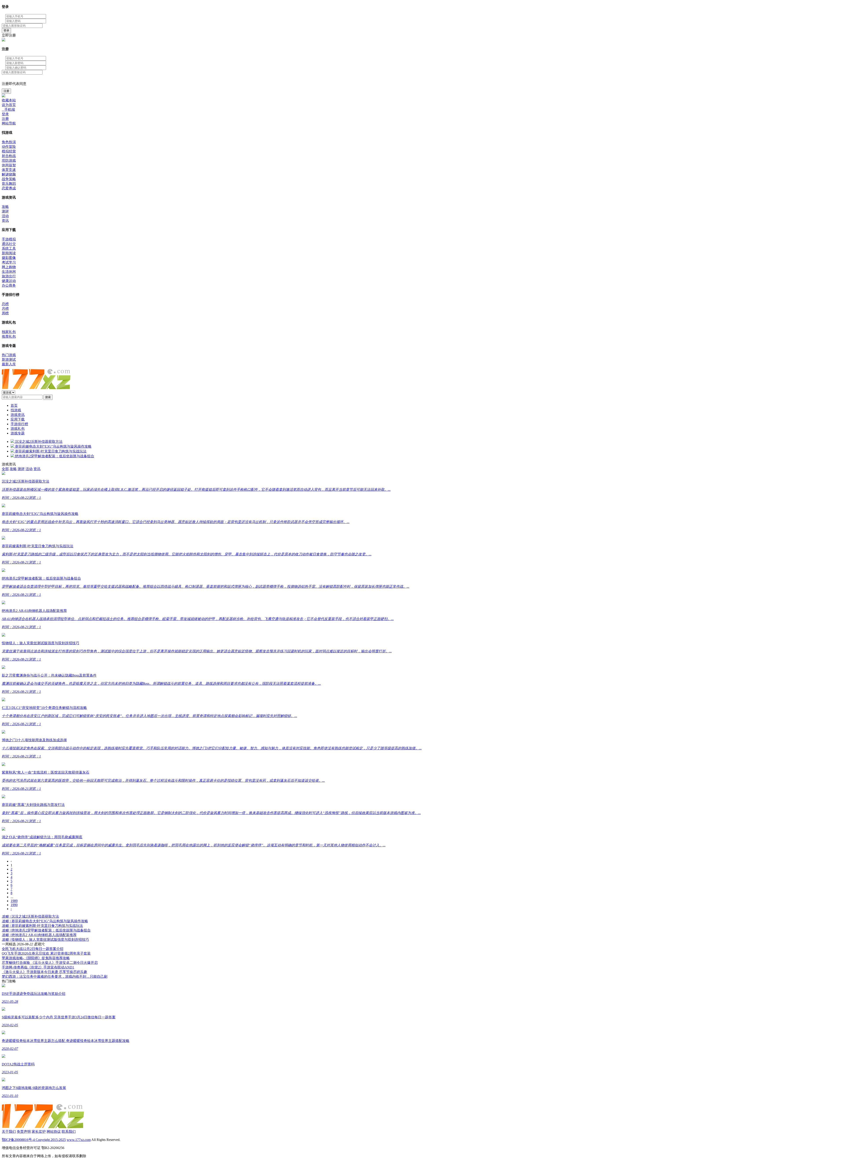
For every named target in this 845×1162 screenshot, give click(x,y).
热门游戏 (9, 355)
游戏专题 (18, 433)
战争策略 (9, 179)
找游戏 (16, 410)
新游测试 (9, 359)
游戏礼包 (18, 428)
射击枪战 (9, 156)
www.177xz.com (79, 1140)
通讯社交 (9, 244)
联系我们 (69, 1131)
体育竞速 (9, 170)
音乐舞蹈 (9, 183)
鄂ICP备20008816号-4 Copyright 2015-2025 (34, 1140)
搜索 (48, 397)
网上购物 (9, 267)
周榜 (5, 313)
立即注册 (9, 35)
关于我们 (9, 1131)
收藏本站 (9, 100)
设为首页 (9, 105)
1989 (14, 901)
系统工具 (9, 248)
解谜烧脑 (9, 174)
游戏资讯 (18, 415)
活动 (5, 216)
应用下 (18, 419)
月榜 (5, 308)
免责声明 (24, 1131)
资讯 (5, 220)
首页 (14, 405)
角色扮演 (9, 142)
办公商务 (9, 285)
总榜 (5, 304)
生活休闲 (9, 271)
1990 (14, 905)
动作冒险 (9, 146)
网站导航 (9, 123)
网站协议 (54, 1131)
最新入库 (9, 364)
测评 (5, 211)
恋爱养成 (9, 188)
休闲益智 (9, 165)
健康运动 (9, 281)
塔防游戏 (9, 160)
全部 (5, 469)
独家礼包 (9, 332)
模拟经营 (9, 151)
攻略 (5, 207)
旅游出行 (9, 276)
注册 (6, 91)
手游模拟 (9, 239)
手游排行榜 (19, 424)
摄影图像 (9, 258)
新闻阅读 (9, 253)
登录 (6, 30)
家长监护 (39, 1131)
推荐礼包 (9, 336)
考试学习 (9, 262)
